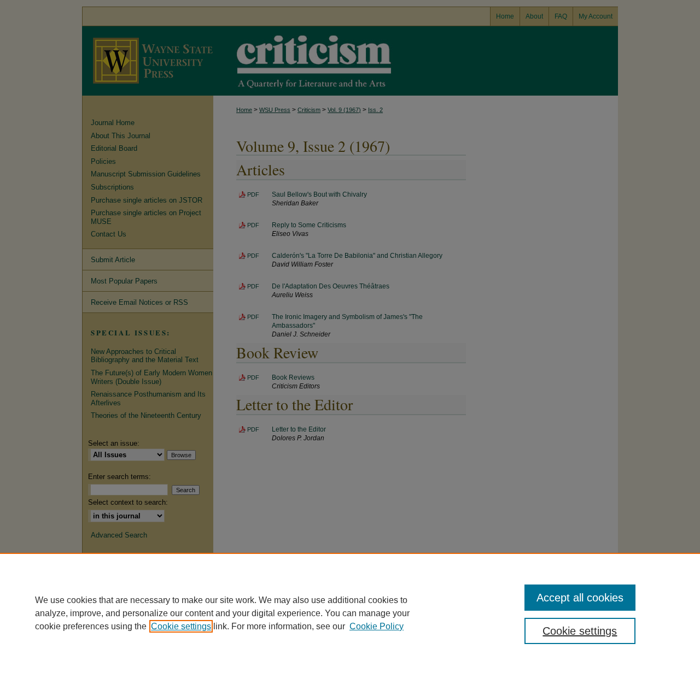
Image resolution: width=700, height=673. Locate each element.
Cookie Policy (376, 626)
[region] (350, 613)
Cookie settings (181, 626)
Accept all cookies (579, 598)
